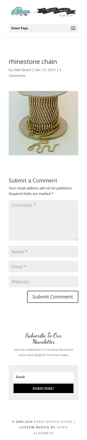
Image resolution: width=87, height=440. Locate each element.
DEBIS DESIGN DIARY (53, 422)
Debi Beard (22, 69)
